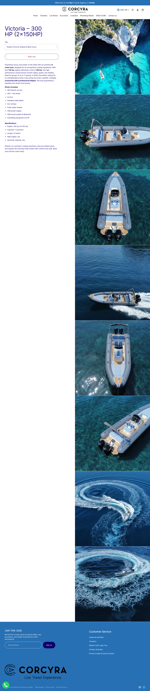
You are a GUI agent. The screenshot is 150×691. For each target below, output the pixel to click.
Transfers (92, 641)
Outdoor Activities (96, 649)
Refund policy (39, 687)
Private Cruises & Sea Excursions (101, 653)
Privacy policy (50, 687)
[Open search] (132, 9)
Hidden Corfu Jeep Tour (98, 645)
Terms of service (61, 687)
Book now (32, 57)
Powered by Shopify (26, 687)
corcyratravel (14, 687)
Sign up (49, 645)
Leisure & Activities (96, 637)
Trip (6, 42)
